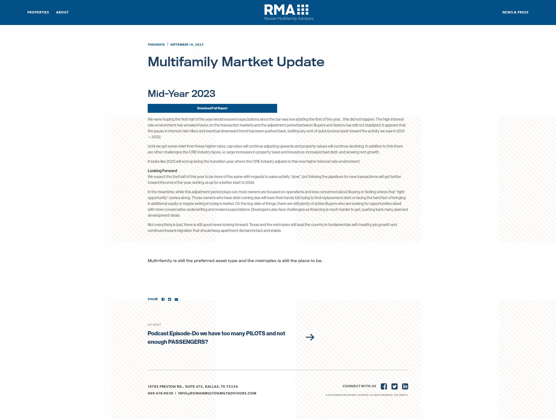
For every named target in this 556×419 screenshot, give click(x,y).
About (62, 12)
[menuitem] (38, 12)
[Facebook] (163, 299)
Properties (38, 12)
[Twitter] (169, 299)
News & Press (515, 12)
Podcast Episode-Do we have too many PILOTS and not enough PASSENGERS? (216, 337)
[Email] (176, 299)
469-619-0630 (160, 393)
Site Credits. (401, 395)
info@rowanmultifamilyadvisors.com (217, 393)
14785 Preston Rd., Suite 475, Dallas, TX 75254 (193, 387)
